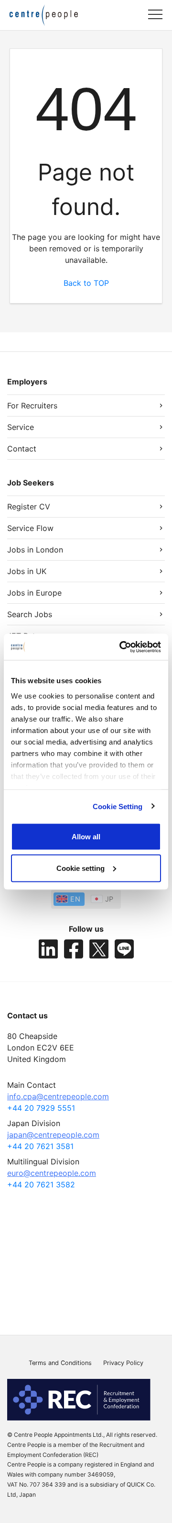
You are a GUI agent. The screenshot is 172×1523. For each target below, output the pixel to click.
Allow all (86, 837)
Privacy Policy (123, 1362)
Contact (21, 448)
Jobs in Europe (34, 593)
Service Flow (30, 528)
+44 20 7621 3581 (40, 1146)
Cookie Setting (117, 806)
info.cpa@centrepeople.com (58, 1096)
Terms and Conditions (60, 1362)
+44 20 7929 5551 (41, 1108)
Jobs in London (35, 549)
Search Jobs (29, 614)
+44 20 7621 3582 (41, 1184)
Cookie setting (80, 868)
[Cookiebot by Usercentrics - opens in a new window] (121, 647)
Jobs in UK (26, 571)
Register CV (28, 506)
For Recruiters (32, 405)
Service (20, 427)
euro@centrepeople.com (51, 1173)
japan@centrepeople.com (53, 1134)
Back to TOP (86, 283)
